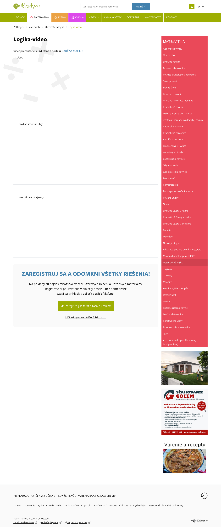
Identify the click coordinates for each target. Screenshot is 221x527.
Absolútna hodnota (173, 139)
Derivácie (168, 236)
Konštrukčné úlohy (172, 321)
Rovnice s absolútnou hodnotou (179, 74)
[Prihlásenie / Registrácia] (191, 6)
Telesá (166, 204)
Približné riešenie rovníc (175, 308)
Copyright (86, 505)
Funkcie (167, 230)
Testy (165, 334)
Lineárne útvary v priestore (177, 223)
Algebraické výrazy (172, 49)
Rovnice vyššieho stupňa (175, 288)
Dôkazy (168, 275)
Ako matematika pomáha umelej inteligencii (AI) (179, 342)
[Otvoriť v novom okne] (199, 520)
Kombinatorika (170, 185)
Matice (166, 301)
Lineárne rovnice (172, 61)
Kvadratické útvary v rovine (177, 217)
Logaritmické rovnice (174, 159)
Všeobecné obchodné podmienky (166, 505)
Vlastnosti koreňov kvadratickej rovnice (183, 120)
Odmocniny (169, 55)
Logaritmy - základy (173, 152)
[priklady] (27, 6)
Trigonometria (170, 165)
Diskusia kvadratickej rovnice (177, 113)
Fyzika (41, 505)
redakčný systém (49, 522)
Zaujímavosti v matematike (176, 327)
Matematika (34, 27)
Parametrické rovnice (174, 68)
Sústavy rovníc (170, 81)
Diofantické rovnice (173, 314)
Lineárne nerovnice (173, 94)
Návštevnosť (100, 505)
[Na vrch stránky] (204, 496)
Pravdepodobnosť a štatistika (178, 191)
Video (59, 505)
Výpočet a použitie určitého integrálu (182, 249)
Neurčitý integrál (171, 243)
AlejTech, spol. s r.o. (77, 522)
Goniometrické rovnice (175, 172)
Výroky (168, 269)
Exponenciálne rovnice (174, 146)
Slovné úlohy (169, 87)
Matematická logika (54, 27)
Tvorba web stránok (23, 522)
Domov (17, 505)
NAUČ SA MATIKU (72, 51)
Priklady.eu (18, 27)
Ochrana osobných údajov (132, 505)
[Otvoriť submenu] (98, 17)
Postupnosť (169, 178)
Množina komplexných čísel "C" (178, 256)
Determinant (169, 295)
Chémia (50, 505)
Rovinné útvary (170, 198)
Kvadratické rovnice (173, 107)
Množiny (167, 282)
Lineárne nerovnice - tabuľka (178, 100)
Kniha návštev (72, 505)
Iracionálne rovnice (173, 126)
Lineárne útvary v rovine (175, 210)
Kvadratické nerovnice (174, 133)
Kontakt (113, 505)
